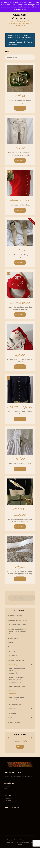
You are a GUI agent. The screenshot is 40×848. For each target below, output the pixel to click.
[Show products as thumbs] (6, 51)
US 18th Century (15, 704)
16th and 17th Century (16, 660)
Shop (21, 21)
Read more (19, 108)
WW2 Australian (14, 722)
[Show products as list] (8, 51)
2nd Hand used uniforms (17, 620)
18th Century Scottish (17, 686)
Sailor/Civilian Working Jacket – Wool (20, 413)
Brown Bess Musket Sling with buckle (20, 256)
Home (13, 21)
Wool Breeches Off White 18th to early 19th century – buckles (20, 154)
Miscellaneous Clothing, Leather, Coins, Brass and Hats (17, 631)
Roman (10, 642)
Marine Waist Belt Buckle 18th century (20, 102)
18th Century (12, 665)
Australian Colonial (15, 615)
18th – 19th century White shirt (20, 464)
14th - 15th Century (15, 656)
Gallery (6, 788)
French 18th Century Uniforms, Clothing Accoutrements (16, 680)
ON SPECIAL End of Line (17, 624)
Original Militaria (14, 638)
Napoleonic (12, 709)
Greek (10, 647)
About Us (7, 786)
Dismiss (23, 9)
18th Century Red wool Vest (20, 205)
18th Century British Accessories (16, 699)
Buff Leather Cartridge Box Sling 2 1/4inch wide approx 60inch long (20, 573)
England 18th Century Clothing (17, 692)
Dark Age (11, 651)
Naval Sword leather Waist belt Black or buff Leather (20, 520)
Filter (20, 746)
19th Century (12, 713)
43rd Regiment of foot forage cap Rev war (20, 360)
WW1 (10, 718)
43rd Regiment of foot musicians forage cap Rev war (20, 308)
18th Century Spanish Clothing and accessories (17, 671)
